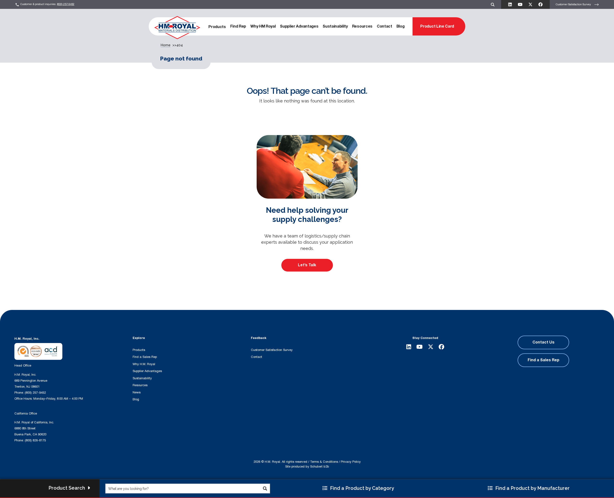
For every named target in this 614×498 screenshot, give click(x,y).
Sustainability (335, 26)
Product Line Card (437, 26)
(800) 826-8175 (35, 440)
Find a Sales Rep (145, 357)
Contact (384, 26)
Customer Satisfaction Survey (574, 4)
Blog (400, 26)
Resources (362, 26)
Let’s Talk (307, 265)
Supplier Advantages (299, 26)
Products (217, 27)
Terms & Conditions (324, 461)
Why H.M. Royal (144, 364)
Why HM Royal (263, 26)
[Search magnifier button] (265, 488)
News (137, 392)
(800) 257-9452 (65, 4)
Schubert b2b (319, 466)
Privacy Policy (351, 461)
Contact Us (543, 342)
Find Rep (238, 26)
